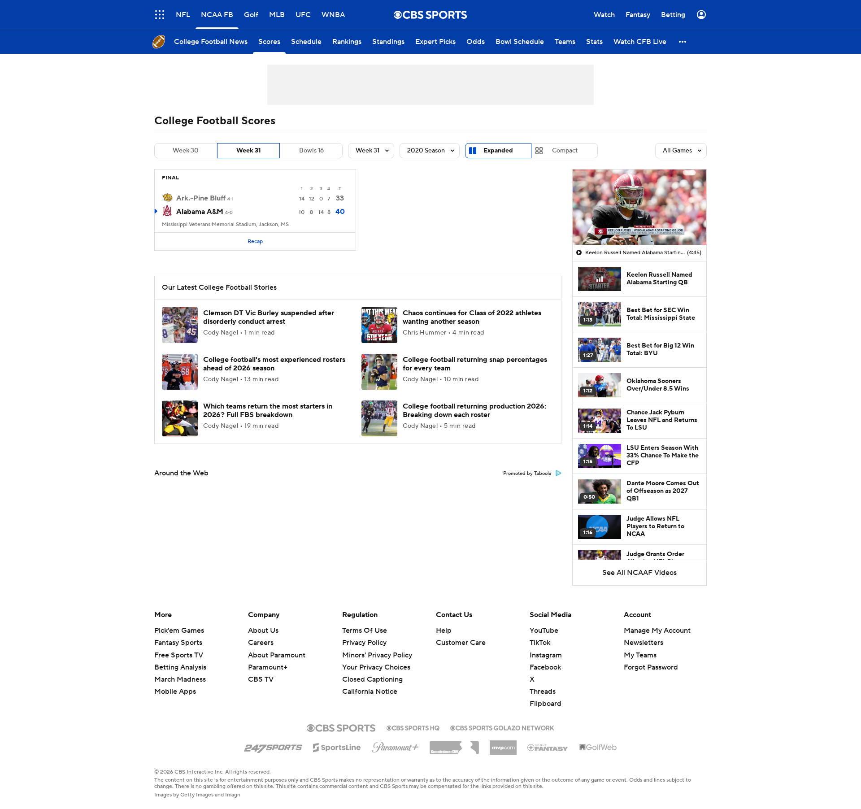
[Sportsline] (337, 746)
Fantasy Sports (178, 642)
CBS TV (261, 679)
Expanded (498, 151)
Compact (565, 151)
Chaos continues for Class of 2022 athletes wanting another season (472, 317)
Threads (543, 691)
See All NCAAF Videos (639, 572)
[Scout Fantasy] (548, 747)
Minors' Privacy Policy (377, 655)
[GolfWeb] (598, 747)
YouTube (544, 630)
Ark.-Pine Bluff (201, 198)
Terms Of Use (364, 630)
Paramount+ (267, 667)
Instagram (546, 655)
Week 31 (248, 151)
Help (444, 630)
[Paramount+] (395, 745)
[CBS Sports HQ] (413, 726)
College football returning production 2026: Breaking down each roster (474, 410)
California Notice (369, 691)
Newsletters (643, 642)
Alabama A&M (199, 211)
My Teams (640, 655)
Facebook (545, 667)
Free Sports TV (178, 655)
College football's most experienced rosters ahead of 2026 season (274, 364)
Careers (261, 642)
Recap (255, 241)
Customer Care (461, 642)
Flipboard (545, 703)
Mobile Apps (175, 691)
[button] (159, 14)
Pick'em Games (179, 630)
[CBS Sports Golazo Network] (502, 726)
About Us (263, 630)
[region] (639, 207)
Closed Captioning (372, 679)
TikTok (540, 642)
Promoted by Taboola (527, 473)
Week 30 (186, 151)
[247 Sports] (273, 745)
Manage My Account (657, 630)
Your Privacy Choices (376, 667)
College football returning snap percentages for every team (475, 364)
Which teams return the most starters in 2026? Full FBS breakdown (267, 410)
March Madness (180, 679)
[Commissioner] (454, 744)
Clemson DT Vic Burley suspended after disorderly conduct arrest (268, 317)
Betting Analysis (180, 667)
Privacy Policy (364, 642)
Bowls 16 (311, 151)
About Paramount (276, 655)
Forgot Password (651, 667)
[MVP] (503, 743)
